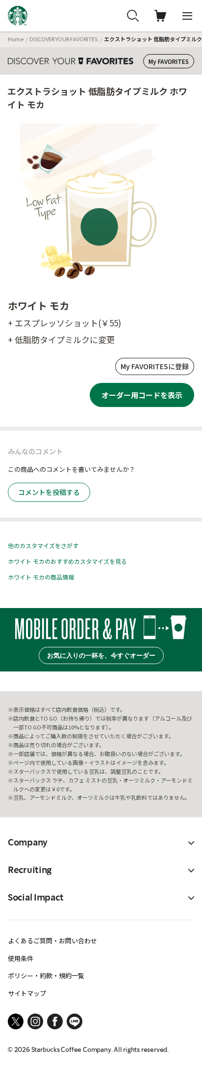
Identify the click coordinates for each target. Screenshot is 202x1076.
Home (16, 39)
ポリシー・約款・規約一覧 (46, 975)
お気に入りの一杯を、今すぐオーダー (101, 655)
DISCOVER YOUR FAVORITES (63, 39)
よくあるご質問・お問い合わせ (52, 940)
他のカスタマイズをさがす (43, 545)
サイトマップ (27, 993)
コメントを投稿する (49, 492)
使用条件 (20, 958)
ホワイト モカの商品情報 (41, 577)
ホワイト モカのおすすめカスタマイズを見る (67, 561)
